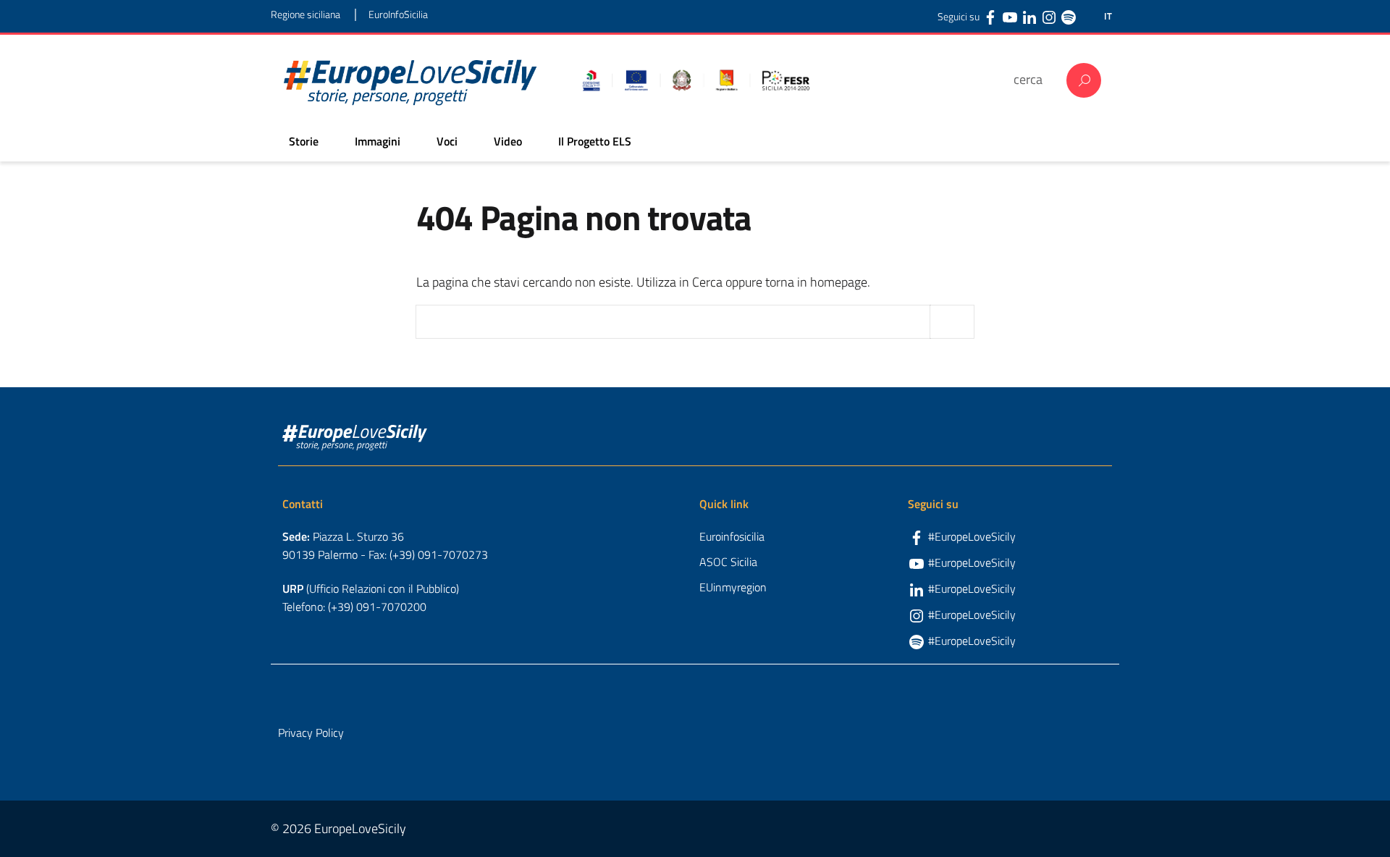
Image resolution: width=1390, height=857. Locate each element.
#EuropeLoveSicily (972, 536)
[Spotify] (1068, 17)
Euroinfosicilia (731, 536)
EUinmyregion (733, 587)
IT (1108, 16)
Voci (447, 141)
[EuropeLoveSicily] (410, 80)
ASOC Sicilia (728, 561)
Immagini (377, 141)
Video (508, 141)
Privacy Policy (311, 732)
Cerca (1083, 80)
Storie (304, 141)
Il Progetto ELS (594, 141)
